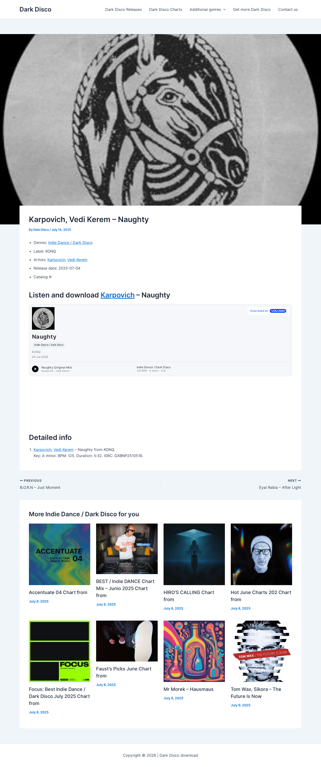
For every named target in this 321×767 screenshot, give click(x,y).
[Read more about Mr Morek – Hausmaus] (194, 651)
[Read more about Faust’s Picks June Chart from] (126, 640)
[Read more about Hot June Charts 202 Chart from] (261, 554)
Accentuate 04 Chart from (58, 592)
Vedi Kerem (77, 259)
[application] (223, 9)
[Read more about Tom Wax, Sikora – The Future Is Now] (261, 651)
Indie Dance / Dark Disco (70, 242)
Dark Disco (35, 9)
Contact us (288, 9)
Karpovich (56, 259)
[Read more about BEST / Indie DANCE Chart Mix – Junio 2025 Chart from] (126, 548)
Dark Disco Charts (165, 9)
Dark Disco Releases (123, 9)
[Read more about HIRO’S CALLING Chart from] (194, 554)
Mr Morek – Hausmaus (189, 689)
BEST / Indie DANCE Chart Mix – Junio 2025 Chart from (125, 588)
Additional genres (205, 9)
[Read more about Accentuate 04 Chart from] (59, 554)
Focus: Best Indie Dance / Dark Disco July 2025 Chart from (59, 696)
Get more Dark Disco (252, 9)
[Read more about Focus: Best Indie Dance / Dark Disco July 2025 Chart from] (59, 651)
